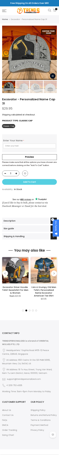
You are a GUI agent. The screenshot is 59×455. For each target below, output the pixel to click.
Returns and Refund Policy (44, 415)
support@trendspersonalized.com (24, 379)
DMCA (5, 425)
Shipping (6, 114)
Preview (29, 156)
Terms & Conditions (41, 420)
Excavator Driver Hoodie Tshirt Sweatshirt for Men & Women (15, 290)
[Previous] (6, 53)
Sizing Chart (8, 435)
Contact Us (7, 415)
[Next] (53, 53)
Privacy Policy (37, 430)
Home (5, 19)
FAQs (4, 420)
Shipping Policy (38, 410)
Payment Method (39, 425)
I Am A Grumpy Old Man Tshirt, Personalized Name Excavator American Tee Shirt (43, 291)
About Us (6, 410)
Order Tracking (9, 430)
